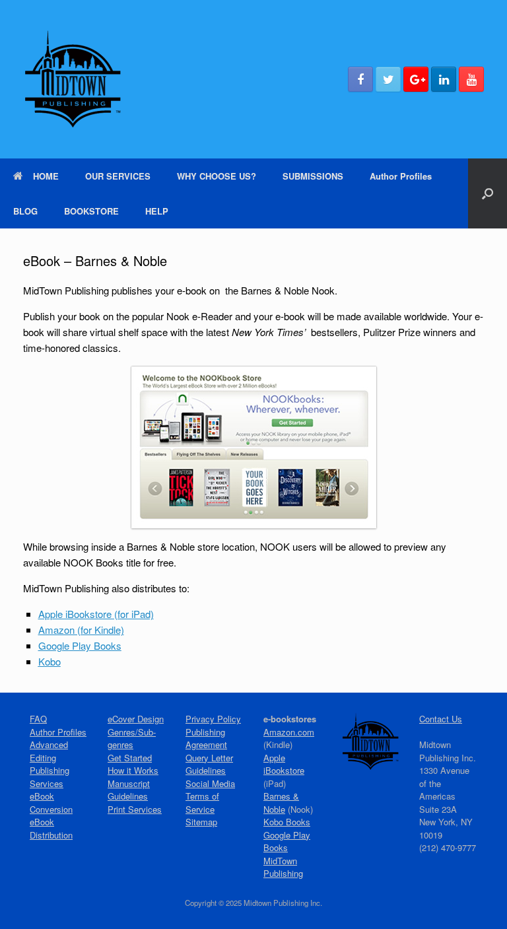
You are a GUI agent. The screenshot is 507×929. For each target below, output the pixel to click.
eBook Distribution (51, 828)
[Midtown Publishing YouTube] (471, 79)
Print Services (135, 809)
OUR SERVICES (118, 176)
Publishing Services (49, 777)
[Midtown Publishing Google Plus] (415, 79)
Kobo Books (286, 821)
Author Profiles (401, 176)
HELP (156, 211)
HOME (46, 176)
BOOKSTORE (91, 211)
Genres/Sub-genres (132, 738)
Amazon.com (288, 732)
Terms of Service (202, 802)
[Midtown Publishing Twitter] (388, 79)
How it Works (133, 770)
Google (79, 645)
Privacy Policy (213, 718)
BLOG (25, 211)
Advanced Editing (49, 751)
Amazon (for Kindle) (81, 630)
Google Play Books (286, 841)
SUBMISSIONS (313, 176)
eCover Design (136, 718)
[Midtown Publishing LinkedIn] (443, 79)
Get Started (130, 757)
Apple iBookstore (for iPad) (96, 614)
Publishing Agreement (206, 738)
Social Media (210, 783)
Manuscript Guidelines (129, 790)
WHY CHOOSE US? (216, 176)
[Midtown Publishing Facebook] (360, 79)
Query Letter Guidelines (209, 764)
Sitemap (201, 821)
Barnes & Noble (281, 802)
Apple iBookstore (283, 764)
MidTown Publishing (283, 867)
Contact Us (440, 718)
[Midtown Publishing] (72, 79)
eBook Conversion (51, 802)
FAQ (38, 718)
